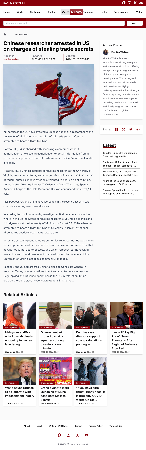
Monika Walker (11, 59)
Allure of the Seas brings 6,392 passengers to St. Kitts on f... (119, 182)
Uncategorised (21, 34)
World (20, 12)
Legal (39, 426)
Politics (52, 12)
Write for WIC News (58, 426)
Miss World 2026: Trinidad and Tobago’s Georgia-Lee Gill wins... (120, 173)
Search (134, 23)
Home (6, 12)
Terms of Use (116, 426)
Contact (78, 426)
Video (139, 12)
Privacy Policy (96, 426)
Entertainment (121, 12)
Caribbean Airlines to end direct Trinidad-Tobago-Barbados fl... (120, 164)
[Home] (4, 34)
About (27, 426)
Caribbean (35, 12)
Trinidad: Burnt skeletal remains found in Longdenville (120, 155)
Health (103, 12)
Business (88, 12)
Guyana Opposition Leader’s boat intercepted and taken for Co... (121, 192)
